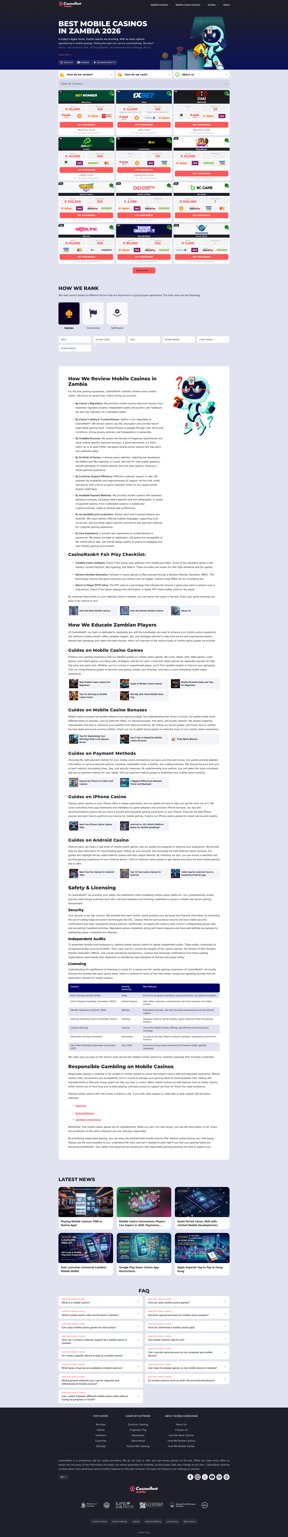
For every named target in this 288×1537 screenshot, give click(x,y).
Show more (142, 270)
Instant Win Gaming (138, 1446)
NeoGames (138, 1435)
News (226, 4)
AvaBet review (86, 174)
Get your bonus (86, 125)
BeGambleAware (84, 1113)
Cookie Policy (144, 1532)
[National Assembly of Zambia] (107, 1505)
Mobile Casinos (159, 4)
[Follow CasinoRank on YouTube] (212, 1477)
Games (101, 1430)
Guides (212, 4)
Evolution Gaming (138, 1424)
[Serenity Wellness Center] (182, 1505)
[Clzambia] (125, 1505)
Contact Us (181, 1430)
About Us (181, 1424)
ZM (62, 1477)
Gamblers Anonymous (88, 1119)
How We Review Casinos (181, 1440)
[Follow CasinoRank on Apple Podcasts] (227, 1477)
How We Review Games (181, 1446)
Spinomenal (138, 1440)
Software (100, 1435)
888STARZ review (201, 129)
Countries (100, 1440)
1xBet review (144, 129)
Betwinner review (86, 129)
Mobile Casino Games (188, 4)
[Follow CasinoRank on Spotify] (219, 1477)
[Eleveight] (151, 1505)
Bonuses (101, 1424)
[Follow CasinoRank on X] (205, 1477)
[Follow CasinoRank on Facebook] (190, 1477)
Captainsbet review (144, 174)
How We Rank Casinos (181, 1435)
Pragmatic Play (138, 1430)
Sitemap (100, 1446)
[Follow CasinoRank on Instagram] (198, 1477)
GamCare (80, 1105)
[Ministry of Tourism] (89, 1505)
